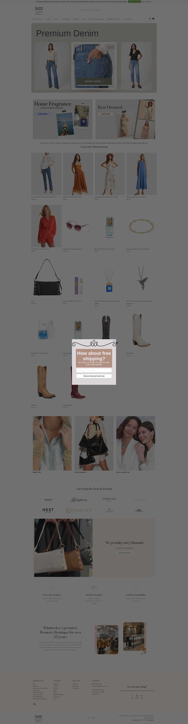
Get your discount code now (94, 376)
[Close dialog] (114, 341)
